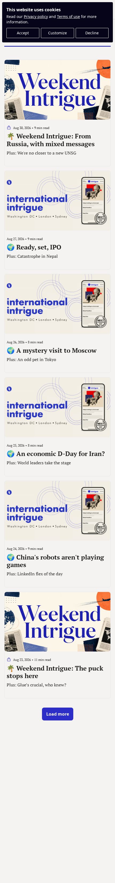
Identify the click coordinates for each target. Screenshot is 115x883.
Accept (23, 32)
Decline (92, 32)
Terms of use (68, 16)
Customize (57, 32)
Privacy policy (36, 16)
